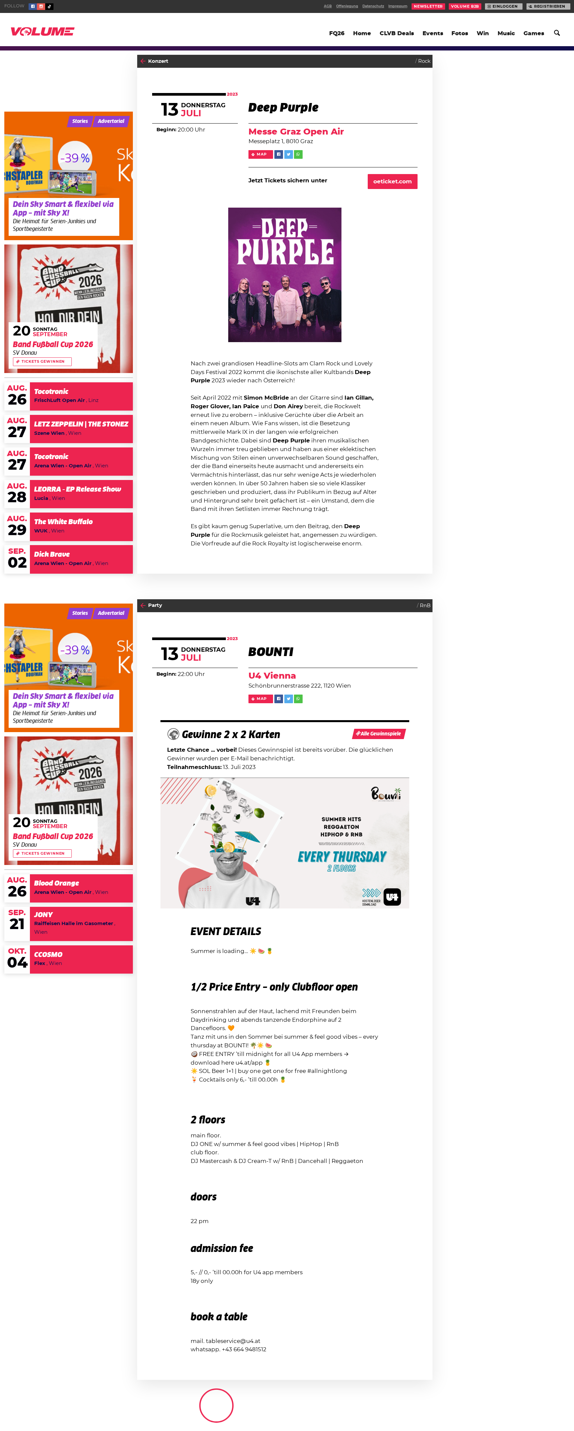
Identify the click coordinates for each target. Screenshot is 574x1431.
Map (262, 154)
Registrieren (549, 6)
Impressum (397, 6)
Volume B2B (465, 6)
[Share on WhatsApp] (298, 154)
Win (483, 33)
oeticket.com (392, 181)
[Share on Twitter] (288, 154)
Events (433, 33)
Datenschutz (373, 6)
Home (362, 33)
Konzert (158, 61)
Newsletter (428, 6)
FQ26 (336, 33)
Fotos (459, 33)
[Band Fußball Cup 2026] (68, 308)
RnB (425, 605)
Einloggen (505, 6)
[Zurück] (143, 61)
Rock (424, 61)
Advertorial (111, 121)
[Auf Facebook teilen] (278, 154)
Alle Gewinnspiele (381, 733)
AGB (328, 6)
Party (155, 605)
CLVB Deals (397, 33)
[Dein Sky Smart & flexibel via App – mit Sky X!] (68, 176)
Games (534, 33)
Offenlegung (347, 6)
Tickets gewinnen (43, 361)
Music (506, 33)
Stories (80, 121)
